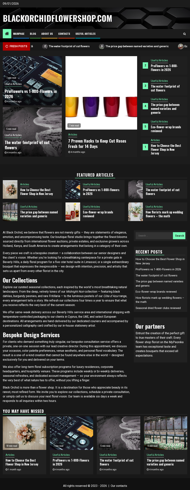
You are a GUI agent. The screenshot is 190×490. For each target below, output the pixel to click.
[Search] (184, 33)
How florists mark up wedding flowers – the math (164, 214)
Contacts (64, 34)
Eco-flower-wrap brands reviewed (166, 129)
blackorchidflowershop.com (57, 18)
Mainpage (18, 34)
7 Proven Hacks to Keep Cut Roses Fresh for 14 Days (97, 143)
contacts (121, 486)
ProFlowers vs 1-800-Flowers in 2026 (164, 68)
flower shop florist (147, 342)
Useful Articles (86, 34)
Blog (33, 34)
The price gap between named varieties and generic (126, 46)
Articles (155, 140)
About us (47, 34)
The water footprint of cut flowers (58, 46)
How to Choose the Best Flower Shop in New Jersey (166, 149)
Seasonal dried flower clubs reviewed (158, 308)
